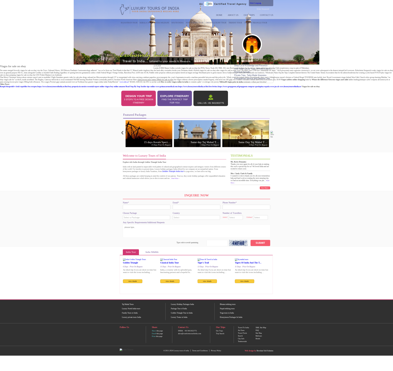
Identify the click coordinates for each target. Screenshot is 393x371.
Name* (126, 202)
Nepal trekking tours (227, 309)
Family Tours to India (130, 313)
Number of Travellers (232, 213)
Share (154, 331)
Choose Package (130, 213)
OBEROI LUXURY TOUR (216, 23)
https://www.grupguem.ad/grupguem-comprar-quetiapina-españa (244, 86)
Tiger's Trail (203, 263)
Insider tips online (148, 86)
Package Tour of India (179, 309)
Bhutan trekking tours (228, 304)
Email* (176, 202)
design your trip (138, 99)
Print (154, 336)
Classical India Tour (169, 263)
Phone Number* (230, 202)
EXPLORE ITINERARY (174, 99)
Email (154, 333)
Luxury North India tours (131, 309)
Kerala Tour (146, 23)
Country (176, 213)
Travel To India (243, 327)
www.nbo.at (124, 82)
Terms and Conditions (200, 350)
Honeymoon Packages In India (231, 317)
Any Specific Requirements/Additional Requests (144, 222)
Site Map (259, 333)
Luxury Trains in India (179, 317)
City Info (241, 338)
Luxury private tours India (131, 317)
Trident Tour (235, 23)
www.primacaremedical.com (167, 86)
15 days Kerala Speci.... (157, 142)
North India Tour (194, 23)
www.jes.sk (274, 86)
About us (233, 15)
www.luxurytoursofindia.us (290, 86)
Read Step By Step (133, 86)
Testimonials (242, 341)
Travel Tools (242, 333)
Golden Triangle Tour (255, 23)
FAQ (257, 330)
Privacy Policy (216, 350)
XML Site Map (261, 327)
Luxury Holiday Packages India (182, 304)
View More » (265, 188)
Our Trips (249, 15)
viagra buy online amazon (115, 86)
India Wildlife (162, 23)
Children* (249, 217)
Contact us (266, 15)
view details (132, 281)
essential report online (95, 86)
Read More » (175, 178)
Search (240, 336)
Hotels (258, 338)
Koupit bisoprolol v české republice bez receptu (18, 86)
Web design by (250, 351)
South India (177, 23)
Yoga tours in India (227, 313)
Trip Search (220, 333)
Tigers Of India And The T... (248, 263)
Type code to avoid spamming (187, 242)
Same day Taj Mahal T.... (205, 142)
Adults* (225, 217)
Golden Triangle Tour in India (182, 313)
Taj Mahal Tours (128, 304)
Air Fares (241, 330)
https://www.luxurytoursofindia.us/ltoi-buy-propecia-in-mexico (62, 86)
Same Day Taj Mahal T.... (252, 142)
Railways (259, 336)
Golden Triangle (130, 263)
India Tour (131, 252)
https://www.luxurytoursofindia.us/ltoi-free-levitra (197, 86)
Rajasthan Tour (129, 23)
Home (219, 15)
